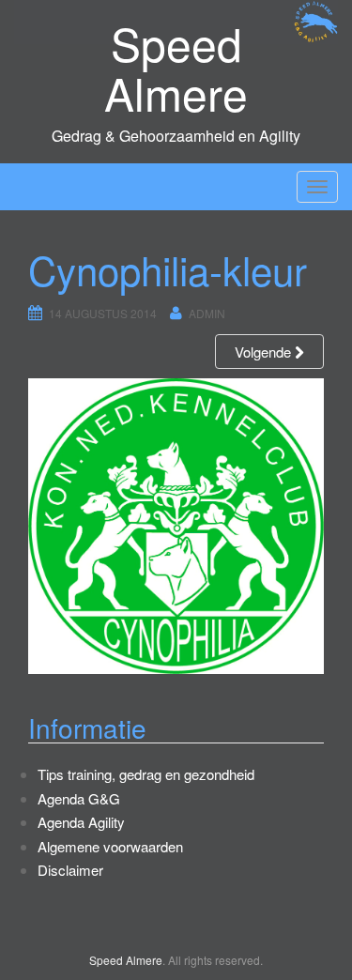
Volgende (265, 351)
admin (207, 313)
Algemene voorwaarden (110, 846)
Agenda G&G (79, 798)
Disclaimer (70, 870)
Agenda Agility (81, 822)
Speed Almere (176, 67)
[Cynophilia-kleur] (176, 525)
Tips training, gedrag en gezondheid (146, 774)
